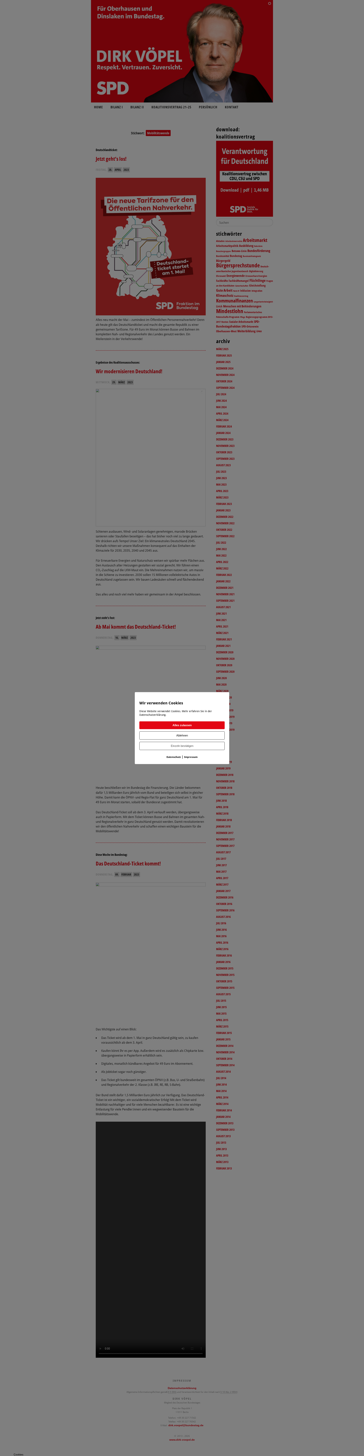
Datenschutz (173, 757)
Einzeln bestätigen (182, 745)
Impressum (191, 757)
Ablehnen (182, 735)
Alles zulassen (182, 725)
